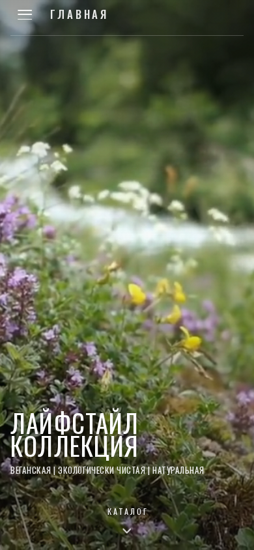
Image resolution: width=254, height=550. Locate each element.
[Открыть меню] (24, 14)
